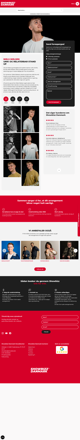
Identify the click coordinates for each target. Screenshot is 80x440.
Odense (30, 349)
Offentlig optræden (54, 56)
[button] (77, 4)
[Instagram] (3, 333)
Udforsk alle (40, 269)
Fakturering (5, 357)
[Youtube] (6, 333)
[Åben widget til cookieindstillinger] (3, 437)
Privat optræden (53, 59)
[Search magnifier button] (61, 10)
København (31, 347)
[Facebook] (10, 333)
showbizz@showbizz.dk (9, 351)
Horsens (30, 353)
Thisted (30, 351)
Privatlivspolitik (6, 355)
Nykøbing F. (31, 355)
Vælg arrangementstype (53, 54)
